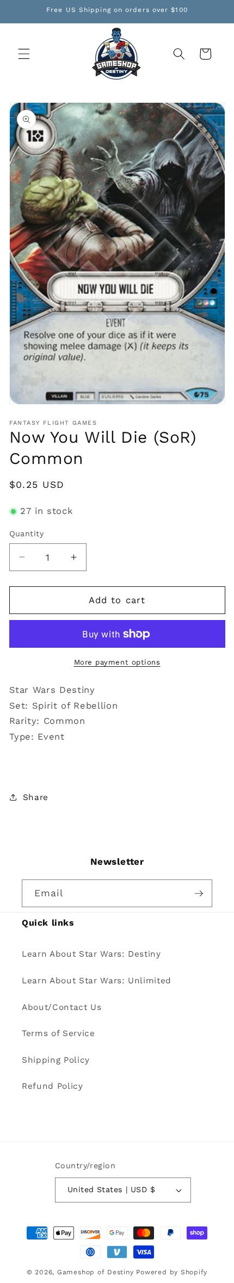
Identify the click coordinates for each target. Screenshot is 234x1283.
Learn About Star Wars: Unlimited (96, 981)
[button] (24, 54)
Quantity (26, 533)
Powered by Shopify (171, 1272)
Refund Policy (52, 1086)
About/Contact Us (62, 1007)
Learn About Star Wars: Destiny (91, 954)
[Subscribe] (199, 893)
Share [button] (35, 797)
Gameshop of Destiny (95, 1272)
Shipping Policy (56, 1060)
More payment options (117, 662)
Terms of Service (58, 1033)
